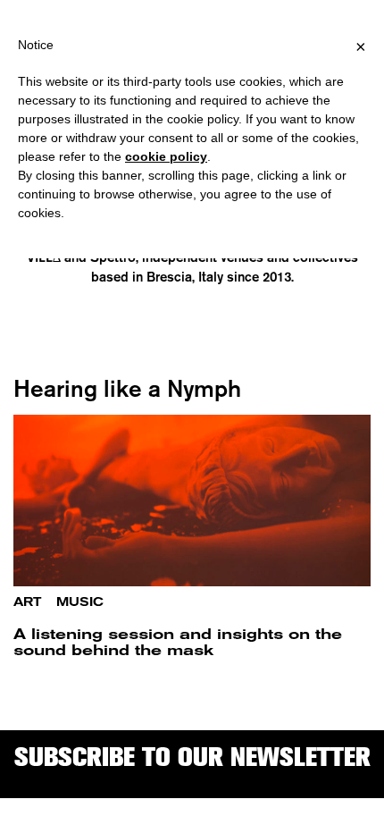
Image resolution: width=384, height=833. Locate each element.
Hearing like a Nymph (127, 388)
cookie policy (166, 156)
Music (80, 602)
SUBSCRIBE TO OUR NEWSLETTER (192, 756)
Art (27, 602)
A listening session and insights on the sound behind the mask (177, 642)
